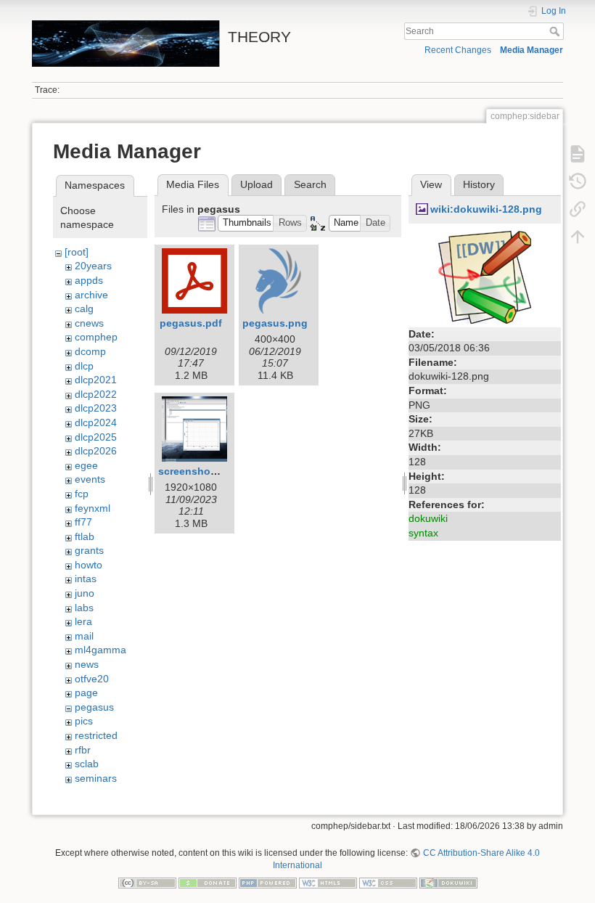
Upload (256, 184)
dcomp (90, 351)
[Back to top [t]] (577, 236)
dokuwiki (428, 518)
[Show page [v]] (577, 154)
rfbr (83, 750)
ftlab (84, 536)
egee (86, 465)
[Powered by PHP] (268, 882)
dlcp (84, 366)
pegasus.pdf (191, 323)
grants (89, 550)
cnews (89, 323)
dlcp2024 (96, 422)
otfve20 (92, 679)
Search (556, 31)
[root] (77, 252)
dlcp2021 (96, 379)
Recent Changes (457, 50)
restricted (96, 735)
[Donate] (207, 882)
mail (84, 636)
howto (88, 565)
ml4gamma (100, 649)
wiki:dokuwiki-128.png (486, 209)
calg (84, 308)
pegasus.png (275, 323)
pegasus (94, 707)
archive (91, 295)
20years (93, 265)
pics (84, 721)
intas (86, 578)
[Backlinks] (577, 209)
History (479, 184)
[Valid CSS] (388, 882)
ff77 (83, 522)
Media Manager (531, 50)
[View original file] (484, 276)
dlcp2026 (96, 451)
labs (84, 607)
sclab (87, 763)
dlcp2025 (96, 437)
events (90, 479)
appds (89, 280)
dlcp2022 (96, 394)
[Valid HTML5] (328, 882)
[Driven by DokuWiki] (448, 882)
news (87, 664)
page (86, 692)
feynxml (92, 508)
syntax (423, 533)
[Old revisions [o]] (577, 181)
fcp (82, 493)
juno (84, 593)
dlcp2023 (96, 408)
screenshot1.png (200, 471)
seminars (96, 778)
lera (83, 621)
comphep (96, 337)
